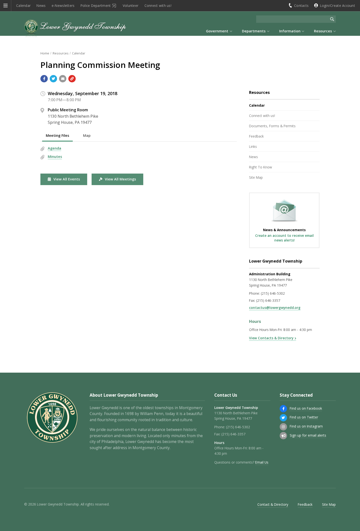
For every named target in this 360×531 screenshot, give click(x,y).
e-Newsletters (63, 5)
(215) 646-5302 (273, 293)
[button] (5, 6)
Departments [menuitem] (253, 31)
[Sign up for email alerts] (283, 435)
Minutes (55, 156)
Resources (61, 53)
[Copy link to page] (72, 78)
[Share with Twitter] (53, 78)
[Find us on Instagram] (283, 426)
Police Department (96, 5)
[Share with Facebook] (44, 78)
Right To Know (260, 167)
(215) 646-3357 (268, 300)
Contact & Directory (272, 504)
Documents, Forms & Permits (272, 126)
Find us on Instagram (306, 426)
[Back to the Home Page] (75, 29)
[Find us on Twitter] (283, 417)
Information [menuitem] (289, 31)
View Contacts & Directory (271, 338)
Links (253, 146)
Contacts (301, 5)
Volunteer (130, 5)
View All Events (66, 179)
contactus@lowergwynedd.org (274, 307)
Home (44, 53)
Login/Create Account (337, 5)
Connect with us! (157, 5)
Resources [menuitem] (323, 31)
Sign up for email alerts (308, 435)
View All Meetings (120, 179)
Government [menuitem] (217, 31)
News (41, 5)
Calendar (23, 5)
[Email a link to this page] (62, 78)
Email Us (261, 462)
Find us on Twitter (304, 417)
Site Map (256, 177)
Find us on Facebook (306, 408)
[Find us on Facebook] (283, 408)
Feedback (256, 136)
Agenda (54, 148)
